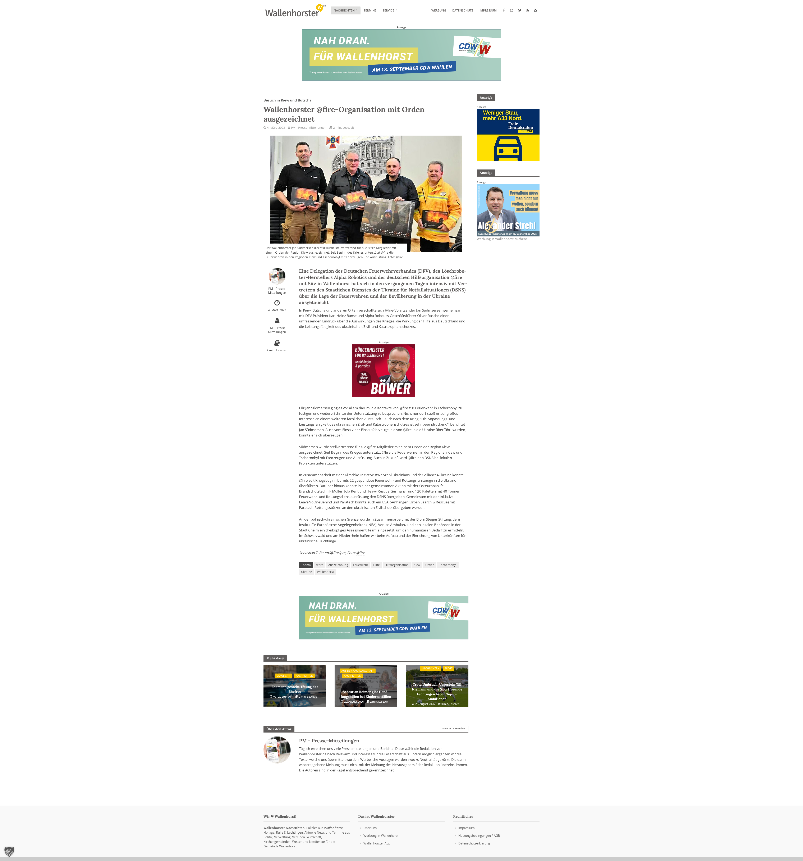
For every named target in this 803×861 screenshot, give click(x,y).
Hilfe (376, 565)
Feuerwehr (360, 565)
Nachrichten (344, 10)
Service (388, 10)
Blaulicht (283, 676)
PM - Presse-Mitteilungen (308, 128)
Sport (449, 668)
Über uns (370, 828)
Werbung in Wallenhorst (380, 835)
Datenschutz (462, 10)
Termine (370, 10)
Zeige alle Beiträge (453, 728)
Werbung (438, 10)
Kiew (417, 565)
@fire (389, 310)
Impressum (488, 10)
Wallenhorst (325, 572)
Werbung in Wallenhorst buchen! (502, 239)
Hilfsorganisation (397, 565)
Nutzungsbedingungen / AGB (479, 835)
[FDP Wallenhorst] (508, 134)
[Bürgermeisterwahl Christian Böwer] (383, 370)
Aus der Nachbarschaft (357, 670)
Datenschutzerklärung (474, 843)
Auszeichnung (338, 565)
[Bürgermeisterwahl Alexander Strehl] (508, 210)
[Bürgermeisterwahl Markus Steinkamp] (383, 617)
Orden (429, 565)
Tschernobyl (447, 565)
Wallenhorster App (376, 843)
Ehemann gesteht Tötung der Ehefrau (294, 686)
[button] (9, 852)
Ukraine (306, 572)
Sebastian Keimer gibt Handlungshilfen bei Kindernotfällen (366, 689)
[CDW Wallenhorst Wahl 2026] (401, 54)
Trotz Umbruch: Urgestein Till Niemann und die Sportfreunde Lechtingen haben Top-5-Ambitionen (437, 686)
